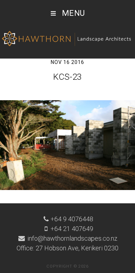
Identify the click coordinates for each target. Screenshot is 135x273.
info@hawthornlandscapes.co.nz (71, 238)
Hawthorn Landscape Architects (67, 39)
